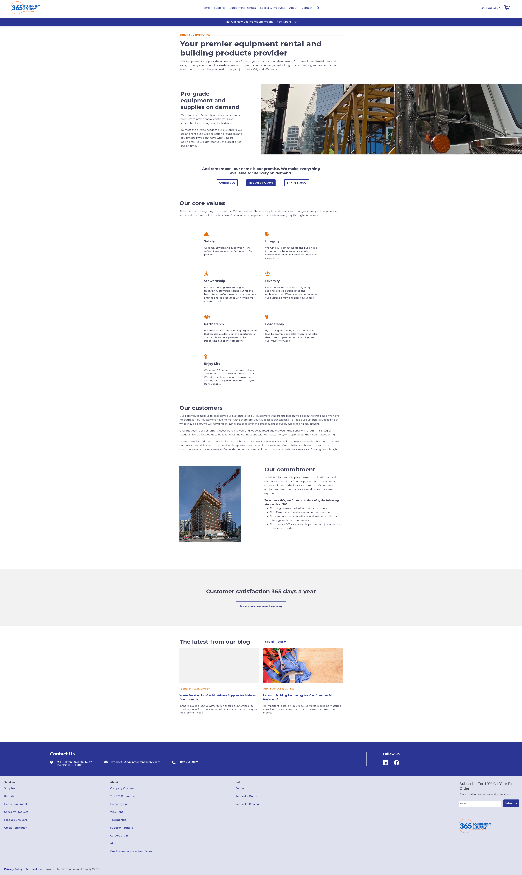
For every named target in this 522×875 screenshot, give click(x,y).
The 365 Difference (122, 796)
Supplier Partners (121, 827)
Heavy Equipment (15, 804)
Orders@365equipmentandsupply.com (135, 762)
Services (9, 782)
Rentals (9, 796)
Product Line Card (15, 819)
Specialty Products (16, 811)
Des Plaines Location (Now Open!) (131, 851)
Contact (240, 788)
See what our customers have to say (261, 606)
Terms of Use (34, 869)
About (114, 782)
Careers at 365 (119, 835)
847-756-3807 (297, 182)
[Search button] (317, 8)
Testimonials (118, 819)
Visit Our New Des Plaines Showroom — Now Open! (258, 21)
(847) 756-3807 (490, 7)
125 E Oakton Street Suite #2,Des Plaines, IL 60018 (74, 764)
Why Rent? (117, 811)
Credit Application (15, 827)
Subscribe (511, 803)
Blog (113, 843)
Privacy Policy (13, 869)
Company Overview (122, 788)
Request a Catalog (247, 804)
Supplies (9, 788)
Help (238, 782)
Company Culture (121, 804)
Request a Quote (261, 182)
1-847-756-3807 (188, 762)
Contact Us (227, 182)
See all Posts (274, 641)
